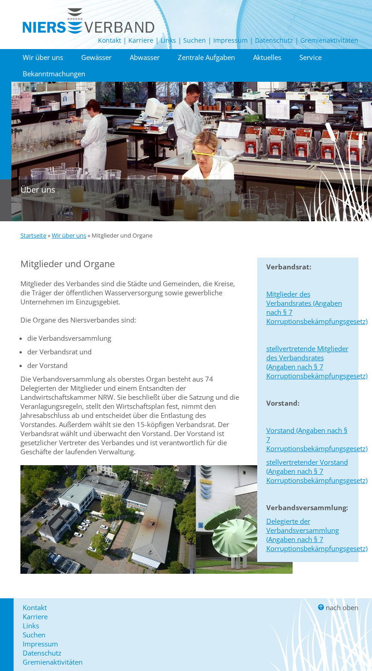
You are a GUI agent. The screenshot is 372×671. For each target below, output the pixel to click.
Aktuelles (267, 57)
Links (168, 40)
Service (310, 57)
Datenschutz (274, 40)
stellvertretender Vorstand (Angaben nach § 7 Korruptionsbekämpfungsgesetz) (316, 471)
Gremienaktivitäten (329, 40)
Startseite (33, 235)
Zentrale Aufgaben (206, 57)
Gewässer (96, 57)
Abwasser (145, 57)
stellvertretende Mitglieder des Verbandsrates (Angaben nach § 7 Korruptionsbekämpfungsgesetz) (316, 362)
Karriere (140, 40)
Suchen (194, 40)
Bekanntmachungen (54, 73)
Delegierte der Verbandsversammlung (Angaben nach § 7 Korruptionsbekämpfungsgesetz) (316, 535)
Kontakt (109, 40)
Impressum (230, 40)
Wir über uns (43, 57)
